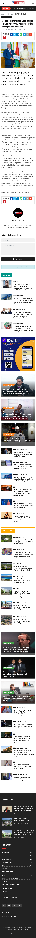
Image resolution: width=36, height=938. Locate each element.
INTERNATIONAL (20, 14)
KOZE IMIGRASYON (17, 859)
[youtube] (19, 905)
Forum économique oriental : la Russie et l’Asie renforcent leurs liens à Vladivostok (22, 466)
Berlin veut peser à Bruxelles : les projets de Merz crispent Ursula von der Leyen (22, 726)
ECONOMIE (17, 852)
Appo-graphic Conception (21, 929)
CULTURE (17, 868)
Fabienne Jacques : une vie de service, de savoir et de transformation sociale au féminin (17, 699)
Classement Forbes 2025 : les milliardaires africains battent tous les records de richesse (23, 808)
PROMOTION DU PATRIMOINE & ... (17, 878)
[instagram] (14, 905)
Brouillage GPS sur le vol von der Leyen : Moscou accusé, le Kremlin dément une (23, 505)
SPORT (17, 875)
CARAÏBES (17, 881)
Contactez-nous (27, 934)
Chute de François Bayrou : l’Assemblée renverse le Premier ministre (21, 779)
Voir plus (4, 891)
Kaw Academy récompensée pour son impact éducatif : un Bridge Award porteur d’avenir (16, 674)
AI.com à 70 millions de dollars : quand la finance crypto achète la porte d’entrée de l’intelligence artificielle (17, 649)
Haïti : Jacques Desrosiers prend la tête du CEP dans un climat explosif (22, 766)
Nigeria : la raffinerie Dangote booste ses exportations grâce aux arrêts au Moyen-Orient (23, 479)
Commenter (18, 259)
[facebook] (4, 905)
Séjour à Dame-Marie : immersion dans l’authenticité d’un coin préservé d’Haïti (22, 568)
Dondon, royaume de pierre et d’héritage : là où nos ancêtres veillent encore (23, 541)
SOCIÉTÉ (17, 865)
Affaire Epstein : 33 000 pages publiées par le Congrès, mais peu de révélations (23, 454)
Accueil (5, 934)
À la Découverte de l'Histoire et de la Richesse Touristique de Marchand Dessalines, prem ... (24, 832)
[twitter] (9, 905)
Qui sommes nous (15, 934)
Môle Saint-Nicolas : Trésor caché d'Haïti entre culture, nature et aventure (22, 580)
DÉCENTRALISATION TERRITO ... (17, 885)
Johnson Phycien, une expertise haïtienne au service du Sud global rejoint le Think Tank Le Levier (15, 391)
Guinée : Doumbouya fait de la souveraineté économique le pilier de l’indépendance (16, 441)
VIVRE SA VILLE (17, 888)
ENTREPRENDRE (17, 872)
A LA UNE (17, 856)
